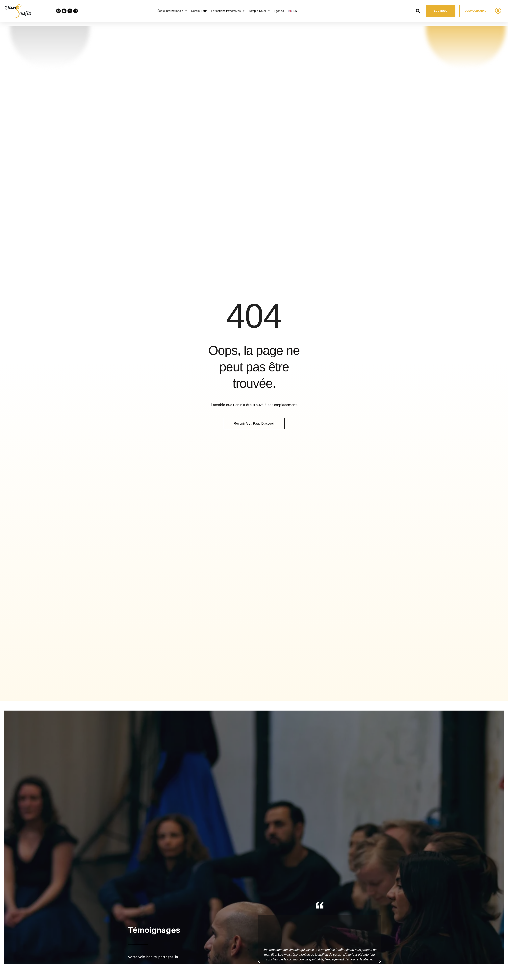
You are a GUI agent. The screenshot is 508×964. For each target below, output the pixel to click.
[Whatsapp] (75, 11)
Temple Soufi (257, 10)
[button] (172, 11)
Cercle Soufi (199, 10)
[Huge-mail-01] (58, 11)
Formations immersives (226, 10)
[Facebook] (64, 11)
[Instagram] (69, 11)
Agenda (279, 10)
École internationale (170, 10)
